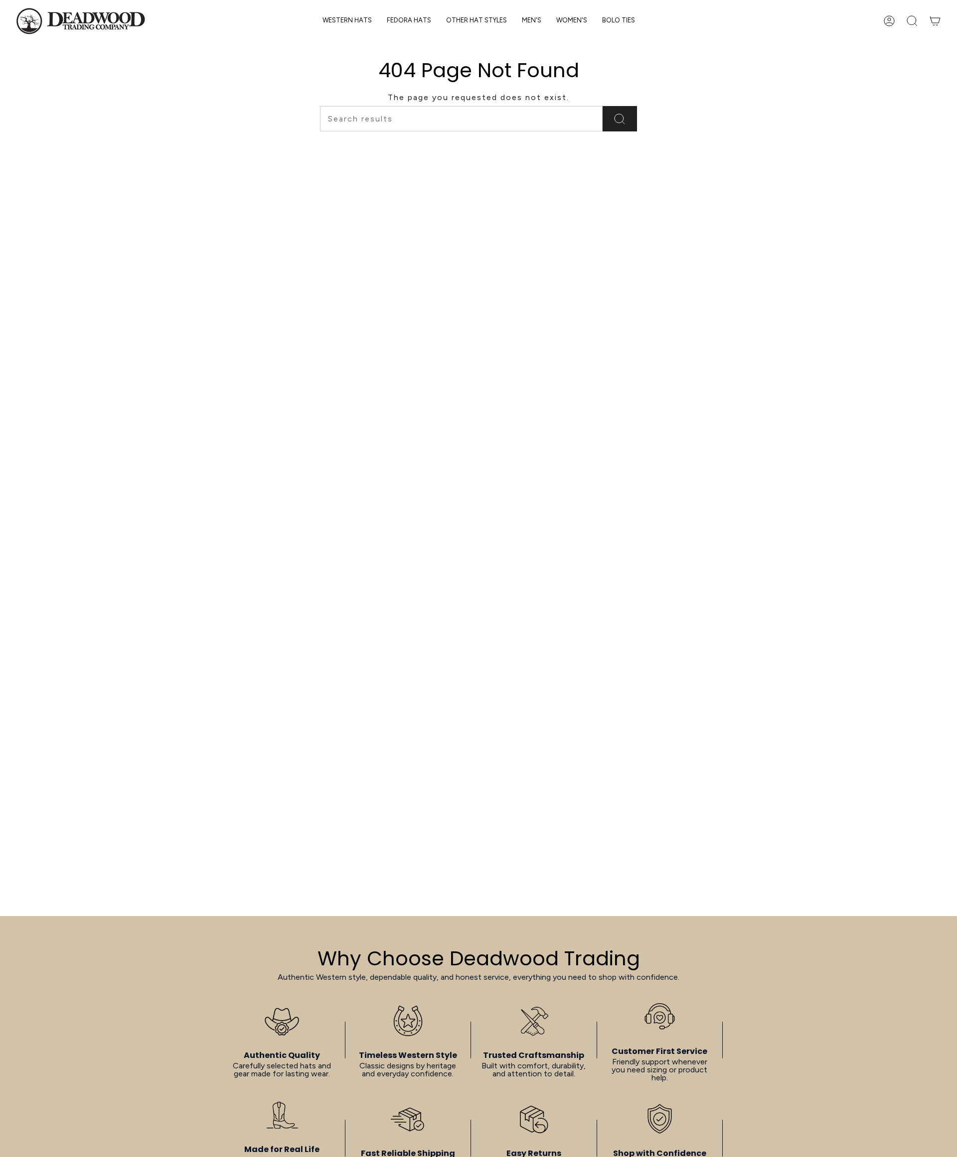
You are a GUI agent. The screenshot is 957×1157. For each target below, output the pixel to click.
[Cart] (935, 20)
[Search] (620, 118)
